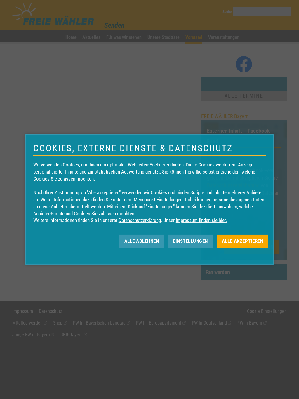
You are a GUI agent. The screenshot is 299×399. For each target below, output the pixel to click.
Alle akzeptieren (242, 241)
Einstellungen (190, 241)
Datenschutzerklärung (140, 220)
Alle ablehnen (141, 241)
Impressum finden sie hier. (201, 220)
